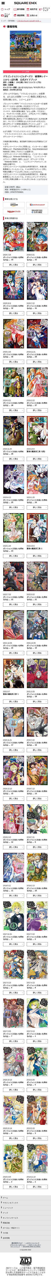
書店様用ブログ (17, 1243)
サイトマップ (15, 1246)
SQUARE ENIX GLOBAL (32, 1246)
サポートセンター (34, 1245)
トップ (3, 21)
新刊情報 (11, 21)
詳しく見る (13, 265)
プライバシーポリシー (18, 1245)
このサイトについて (32, 1243)
